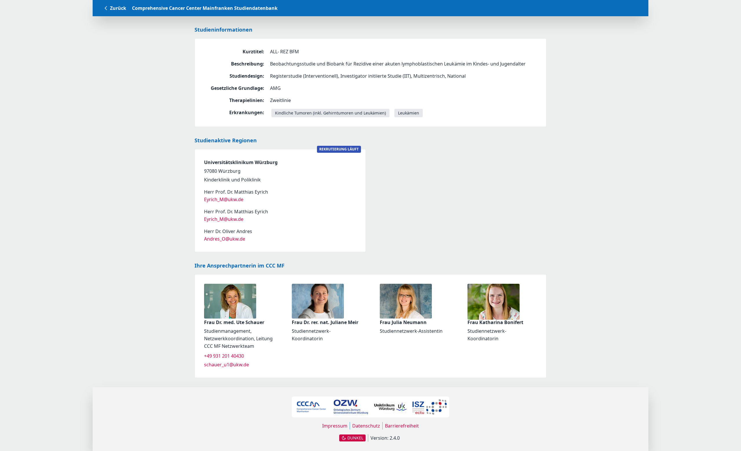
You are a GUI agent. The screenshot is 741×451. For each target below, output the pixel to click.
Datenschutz (366, 426)
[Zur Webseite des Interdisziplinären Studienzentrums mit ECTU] (429, 407)
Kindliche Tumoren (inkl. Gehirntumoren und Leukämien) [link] (330, 113)
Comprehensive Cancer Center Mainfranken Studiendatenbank (205, 8)
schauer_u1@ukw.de (226, 364)
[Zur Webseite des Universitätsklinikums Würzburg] (390, 407)
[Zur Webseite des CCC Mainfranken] (311, 407)
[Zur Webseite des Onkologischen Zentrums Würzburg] (350, 407)
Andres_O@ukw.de (224, 239)
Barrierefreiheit (402, 426)
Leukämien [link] (408, 113)
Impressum (334, 426)
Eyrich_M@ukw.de (223, 199)
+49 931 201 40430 (224, 356)
